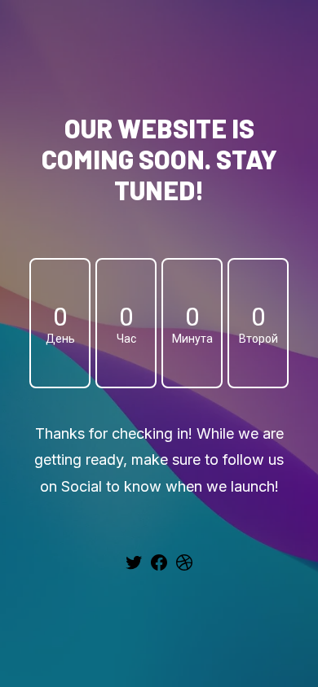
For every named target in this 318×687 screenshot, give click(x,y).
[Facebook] (159, 568)
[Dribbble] (184, 568)
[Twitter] (134, 568)
